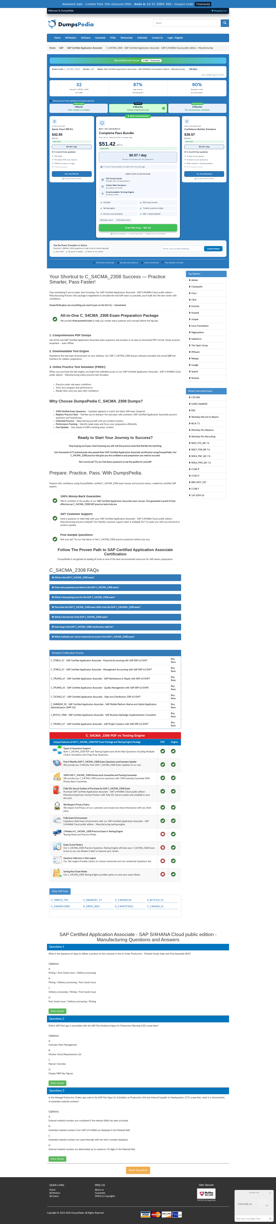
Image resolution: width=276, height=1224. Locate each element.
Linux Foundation (200, 326)
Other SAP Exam (60, 891)
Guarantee (100, 38)
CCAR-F (195, 489)
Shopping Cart (220, 11)
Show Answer (57, 1011)
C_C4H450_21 (155, 906)
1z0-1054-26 (197, 495)
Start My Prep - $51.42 (138, 227)
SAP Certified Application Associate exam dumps (121, 501)
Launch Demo (213, 249)
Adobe (194, 280)
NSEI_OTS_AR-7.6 (200, 443)
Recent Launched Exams (200, 391)
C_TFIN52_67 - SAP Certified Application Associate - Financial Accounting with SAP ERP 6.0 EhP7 (99, 661)
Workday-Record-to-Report (204, 417)
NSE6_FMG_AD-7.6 (201, 463)
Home (57, 38)
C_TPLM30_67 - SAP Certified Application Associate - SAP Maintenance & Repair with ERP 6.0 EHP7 (100, 679)
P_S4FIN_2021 (91, 906)
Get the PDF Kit (72, 174)
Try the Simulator (204, 174)
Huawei (195, 313)
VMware (195, 352)
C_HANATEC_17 (92, 900)
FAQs (113, 38)
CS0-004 (195, 397)
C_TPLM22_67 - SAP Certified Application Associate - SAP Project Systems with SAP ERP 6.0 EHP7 (99, 724)
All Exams (85, 38)
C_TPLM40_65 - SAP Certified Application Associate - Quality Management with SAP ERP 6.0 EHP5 (100, 688)
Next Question (138, 1170)
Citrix (193, 300)
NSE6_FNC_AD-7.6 (200, 456)
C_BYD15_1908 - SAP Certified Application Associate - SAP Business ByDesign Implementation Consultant (103, 715)
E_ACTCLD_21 (155, 900)
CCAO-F (195, 476)
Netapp (195, 359)
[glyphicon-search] (225, 23)
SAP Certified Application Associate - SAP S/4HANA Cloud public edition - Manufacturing (144, 69)
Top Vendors (194, 274)
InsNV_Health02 (199, 404)
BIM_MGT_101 (198, 482)
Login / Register (175, 38)
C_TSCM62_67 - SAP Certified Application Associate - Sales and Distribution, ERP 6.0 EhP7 (96, 697)
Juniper (195, 319)
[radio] (79, 108)
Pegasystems (197, 332)
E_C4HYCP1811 (124, 906)
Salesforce (196, 339)
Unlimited (142, 38)
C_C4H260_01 (123, 900)
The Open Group (199, 346)
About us (99, 1190)
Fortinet (195, 306)
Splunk (194, 372)
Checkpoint (197, 287)
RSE (193, 410)
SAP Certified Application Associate (84, 48)
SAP (61, 48)
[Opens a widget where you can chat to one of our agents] (254, 1206)
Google (194, 365)
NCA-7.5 (195, 424)
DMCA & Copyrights (105, 1196)
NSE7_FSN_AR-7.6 (200, 450)
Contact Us (157, 38)
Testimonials (126, 38)
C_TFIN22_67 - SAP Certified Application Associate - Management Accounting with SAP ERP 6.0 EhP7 (101, 670)
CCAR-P (195, 469)
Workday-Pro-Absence (202, 430)
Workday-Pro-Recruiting (203, 437)
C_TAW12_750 (59, 900)
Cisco (194, 293)
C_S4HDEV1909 (60, 906)
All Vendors (70, 38)
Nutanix (195, 378)
